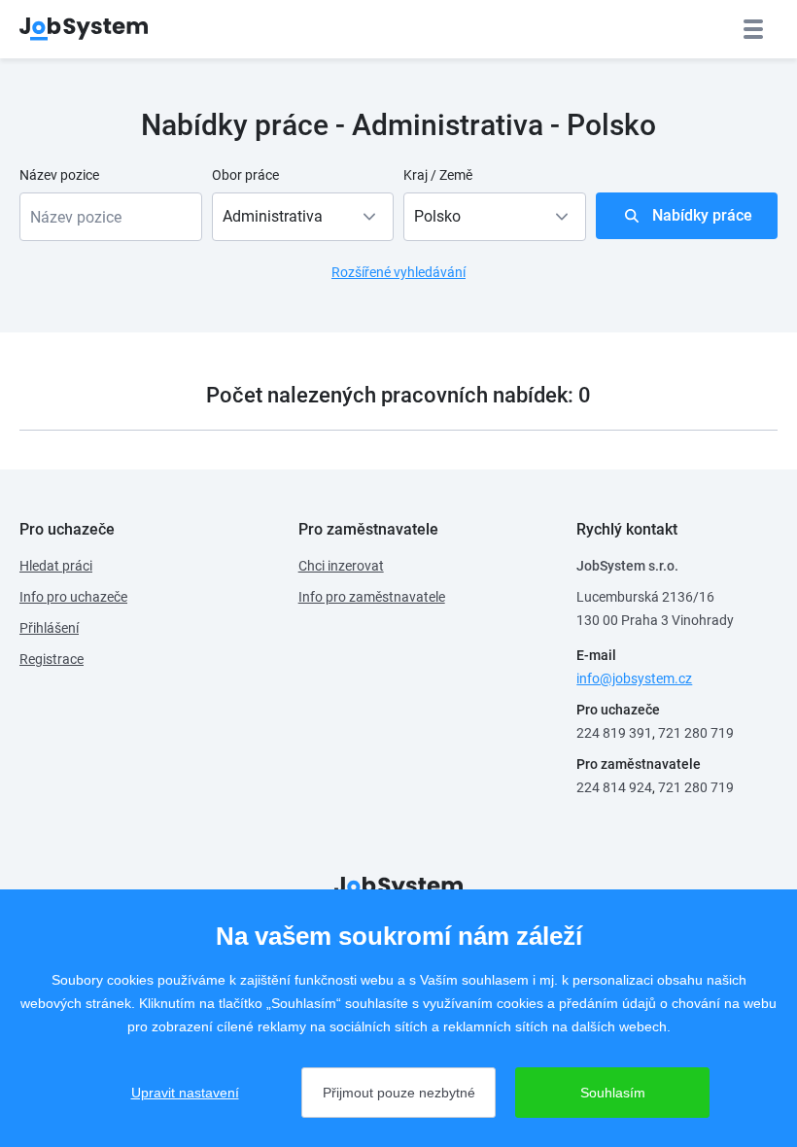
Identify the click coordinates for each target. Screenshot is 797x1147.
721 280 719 (696, 733)
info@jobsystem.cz (634, 678)
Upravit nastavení (185, 1092)
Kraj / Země (437, 175)
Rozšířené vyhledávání (398, 272)
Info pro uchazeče (73, 597)
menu (753, 29)
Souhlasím (612, 1092)
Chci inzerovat (341, 566)
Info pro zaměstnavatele (371, 597)
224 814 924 (614, 787)
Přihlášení (49, 628)
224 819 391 (614, 733)
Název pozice (59, 175)
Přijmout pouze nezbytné (399, 1092)
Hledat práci (55, 566)
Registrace (51, 659)
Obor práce (245, 175)
